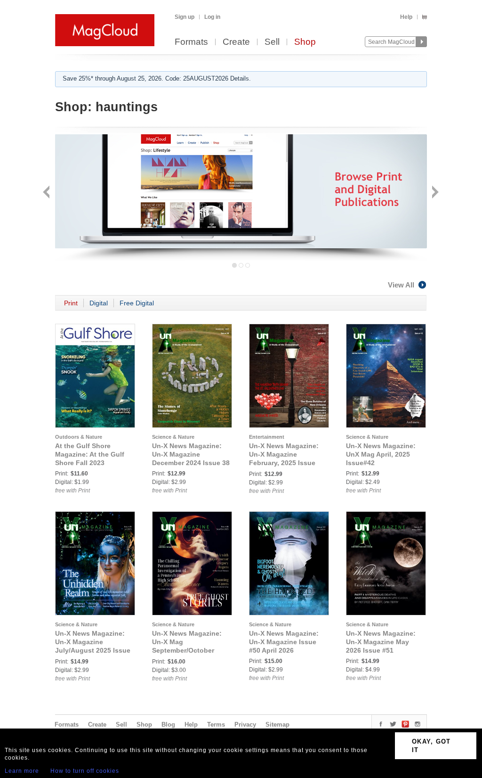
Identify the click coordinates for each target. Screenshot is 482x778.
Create (236, 42)
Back (47, 193)
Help (406, 17)
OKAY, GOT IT (431, 745)
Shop (305, 42)
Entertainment (266, 437)
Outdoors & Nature (78, 437)
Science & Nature (173, 437)
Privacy (245, 724)
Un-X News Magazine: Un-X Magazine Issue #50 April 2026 (284, 642)
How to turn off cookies (84, 771)
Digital (98, 303)
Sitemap (277, 724)
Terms (216, 724)
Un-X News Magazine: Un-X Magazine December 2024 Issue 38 (191, 454)
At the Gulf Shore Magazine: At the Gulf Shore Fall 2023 (89, 454)
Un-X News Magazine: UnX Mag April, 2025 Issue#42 (381, 454)
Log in (212, 17)
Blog (168, 724)
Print (71, 303)
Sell (272, 42)
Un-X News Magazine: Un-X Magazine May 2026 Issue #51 (381, 642)
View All (401, 285)
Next (434, 193)
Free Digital (137, 303)
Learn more (22, 771)
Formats (191, 42)
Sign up (184, 17)
